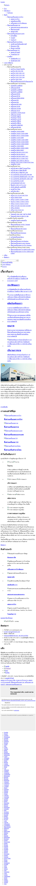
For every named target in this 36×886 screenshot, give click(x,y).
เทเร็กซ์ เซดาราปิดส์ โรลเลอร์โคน (20, 168)
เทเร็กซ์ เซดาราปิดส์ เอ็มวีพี (18, 170)
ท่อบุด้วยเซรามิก (15, 60)
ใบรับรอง (10, 12)
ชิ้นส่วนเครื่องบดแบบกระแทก (15, 33)
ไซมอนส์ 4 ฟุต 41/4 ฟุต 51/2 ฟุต (19, 216)
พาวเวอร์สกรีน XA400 (17, 181)
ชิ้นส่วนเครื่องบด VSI (13, 50)
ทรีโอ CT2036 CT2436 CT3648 (19, 199)
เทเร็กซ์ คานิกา (15, 191)
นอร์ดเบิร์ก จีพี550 (16, 123)
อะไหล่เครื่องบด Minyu (17, 237)
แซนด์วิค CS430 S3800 (17, 137)
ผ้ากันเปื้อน (14, 35)
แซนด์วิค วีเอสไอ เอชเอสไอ (19, 220)
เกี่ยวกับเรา (7, 10)
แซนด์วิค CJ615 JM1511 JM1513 (20, 160)
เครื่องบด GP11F (15, 110)
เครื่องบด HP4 (15, 102)
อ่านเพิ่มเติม (4, 407)
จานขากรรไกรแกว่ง (22, 680)
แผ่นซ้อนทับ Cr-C (16, 58)
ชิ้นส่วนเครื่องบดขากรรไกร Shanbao (21, 245)
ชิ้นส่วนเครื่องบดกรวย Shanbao (19, 241)
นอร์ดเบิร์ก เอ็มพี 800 (17, 125)
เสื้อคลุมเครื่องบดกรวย (17, 682)
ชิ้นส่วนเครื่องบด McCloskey (19, 228)
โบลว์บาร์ (13, 40)
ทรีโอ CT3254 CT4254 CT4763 (19, 203)
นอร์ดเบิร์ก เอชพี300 (16, 90)
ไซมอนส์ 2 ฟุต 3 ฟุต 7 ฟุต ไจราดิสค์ (21, 214)
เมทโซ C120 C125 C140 (17, 75)
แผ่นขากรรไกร (15, 19)
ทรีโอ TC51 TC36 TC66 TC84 (19, 195)
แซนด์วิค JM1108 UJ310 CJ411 (19, 152)
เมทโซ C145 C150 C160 (17, 77)
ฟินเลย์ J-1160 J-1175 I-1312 (18, 185)
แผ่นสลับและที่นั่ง (16, 21)
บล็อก (5, 255)
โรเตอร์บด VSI (15, 54)
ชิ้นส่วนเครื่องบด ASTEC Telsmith (20, 224)
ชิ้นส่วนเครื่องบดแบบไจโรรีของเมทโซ (22, 81)
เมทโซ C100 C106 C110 (17, 73)
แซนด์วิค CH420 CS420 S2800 (19, 133)
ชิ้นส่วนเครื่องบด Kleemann (18, 233)
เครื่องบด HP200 (15, 87)
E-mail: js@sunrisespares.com (12, 631)
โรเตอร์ (13, 37)
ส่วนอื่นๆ (9, 56)
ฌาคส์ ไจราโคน (15, 189)
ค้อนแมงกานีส (15, 46)
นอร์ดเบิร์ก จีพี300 (16, 117)
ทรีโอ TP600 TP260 (16, 197)
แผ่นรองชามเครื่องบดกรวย (14, 684)
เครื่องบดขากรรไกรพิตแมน (19, 23)
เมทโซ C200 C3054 (16, 79)
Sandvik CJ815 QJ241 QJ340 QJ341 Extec (22, 162)
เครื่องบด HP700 (15, 96)
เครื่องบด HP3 (15, 100)
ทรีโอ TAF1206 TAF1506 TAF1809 (21, 206)
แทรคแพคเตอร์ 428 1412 (18, 183)
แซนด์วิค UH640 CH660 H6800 (20, 144)
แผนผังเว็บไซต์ (9, 678)
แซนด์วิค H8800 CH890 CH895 (19, 148)
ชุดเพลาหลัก (14, 31)
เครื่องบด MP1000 (16, 127)
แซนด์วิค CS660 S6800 (17, 146)
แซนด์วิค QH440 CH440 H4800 (20, 142)
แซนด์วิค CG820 (15, 164)
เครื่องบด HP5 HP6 (16, 104)
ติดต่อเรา (6, 257)
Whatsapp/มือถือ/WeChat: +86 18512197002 (16, 635)
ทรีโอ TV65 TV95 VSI (17, 210)
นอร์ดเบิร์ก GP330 (16, 119)
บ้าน (5, 8)
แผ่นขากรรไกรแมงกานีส (8, 680)
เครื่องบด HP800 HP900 (17, 98)
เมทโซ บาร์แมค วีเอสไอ (18, 69)
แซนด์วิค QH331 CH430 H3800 (20, 135)
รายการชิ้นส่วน (8, 62)
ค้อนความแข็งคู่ (15, 48)
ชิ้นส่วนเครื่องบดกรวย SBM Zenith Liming (23, 249)
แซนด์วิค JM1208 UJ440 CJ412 (19, 156)
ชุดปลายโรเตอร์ (15, 52)
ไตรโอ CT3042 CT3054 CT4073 (20, 201)
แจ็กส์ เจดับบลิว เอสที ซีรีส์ (18, 187)
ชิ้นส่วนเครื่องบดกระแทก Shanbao (20, 243)
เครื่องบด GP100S (16, 108)
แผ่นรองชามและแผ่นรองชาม (19, 27)
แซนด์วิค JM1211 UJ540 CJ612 (19, 158)
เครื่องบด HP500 (15, 94)
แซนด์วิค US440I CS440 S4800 (19, 139)
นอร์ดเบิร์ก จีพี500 (16, 121)
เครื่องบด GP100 (15, 106)
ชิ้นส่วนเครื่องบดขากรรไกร (15, 17)
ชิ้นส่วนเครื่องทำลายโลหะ (15, 42)
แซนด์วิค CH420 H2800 (17, 131)
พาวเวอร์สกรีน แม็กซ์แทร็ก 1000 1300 (21, 178)
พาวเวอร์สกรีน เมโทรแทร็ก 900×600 (21, 174)
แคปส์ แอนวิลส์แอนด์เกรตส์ (19, 44)
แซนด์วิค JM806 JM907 (17, 150)
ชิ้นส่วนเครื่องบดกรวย (13, 25)
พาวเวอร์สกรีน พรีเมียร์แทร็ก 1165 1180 (22, 176)
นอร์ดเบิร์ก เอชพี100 (16, 85)
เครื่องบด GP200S (16, 115)
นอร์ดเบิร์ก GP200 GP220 (18, 112)
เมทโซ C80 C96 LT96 (17, 71)
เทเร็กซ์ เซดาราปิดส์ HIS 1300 (19, 172)
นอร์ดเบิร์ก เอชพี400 (16, 92)
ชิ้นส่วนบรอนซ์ (15, 29)
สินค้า (5, 15)
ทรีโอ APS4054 (15, 208)
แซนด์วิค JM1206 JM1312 (18, 154)
